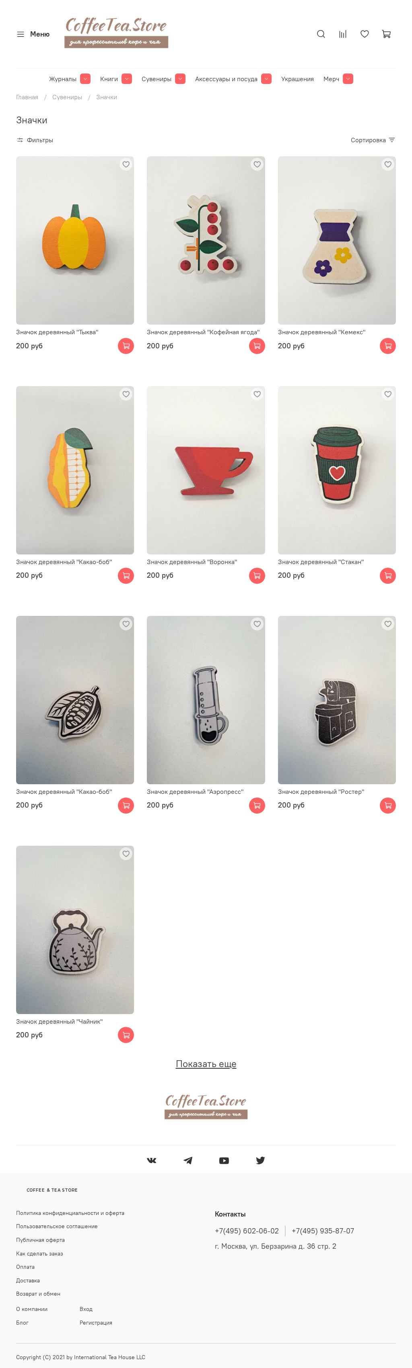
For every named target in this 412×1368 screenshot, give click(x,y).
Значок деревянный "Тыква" (57, 332)
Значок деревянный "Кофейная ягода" (203, 332)
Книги (109, 79)
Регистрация (96, 1322)
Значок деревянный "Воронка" (192, 562)
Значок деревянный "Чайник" (59, 1021)
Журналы (62, 79)
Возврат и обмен (38, 1293)
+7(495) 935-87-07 (323, 1231)
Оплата (25, 1266)
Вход (86, 1309)
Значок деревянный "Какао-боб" (64, 562)
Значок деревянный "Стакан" (321, 562)
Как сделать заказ (39, 1253)
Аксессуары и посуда (226, 79)
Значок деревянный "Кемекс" (321, 332)
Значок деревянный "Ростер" (321, 791)
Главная (27, 97)
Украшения (297, 79)
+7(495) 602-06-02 (247, 1231)
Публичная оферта (40, 1239)
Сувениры (156, 79)
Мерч (331, 79)
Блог (22, 1322)
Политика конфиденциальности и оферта (70, 1213)
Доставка (28, 1280)
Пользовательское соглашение (57, 1226)
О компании (31, 1309)
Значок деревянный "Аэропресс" (195, 791)
